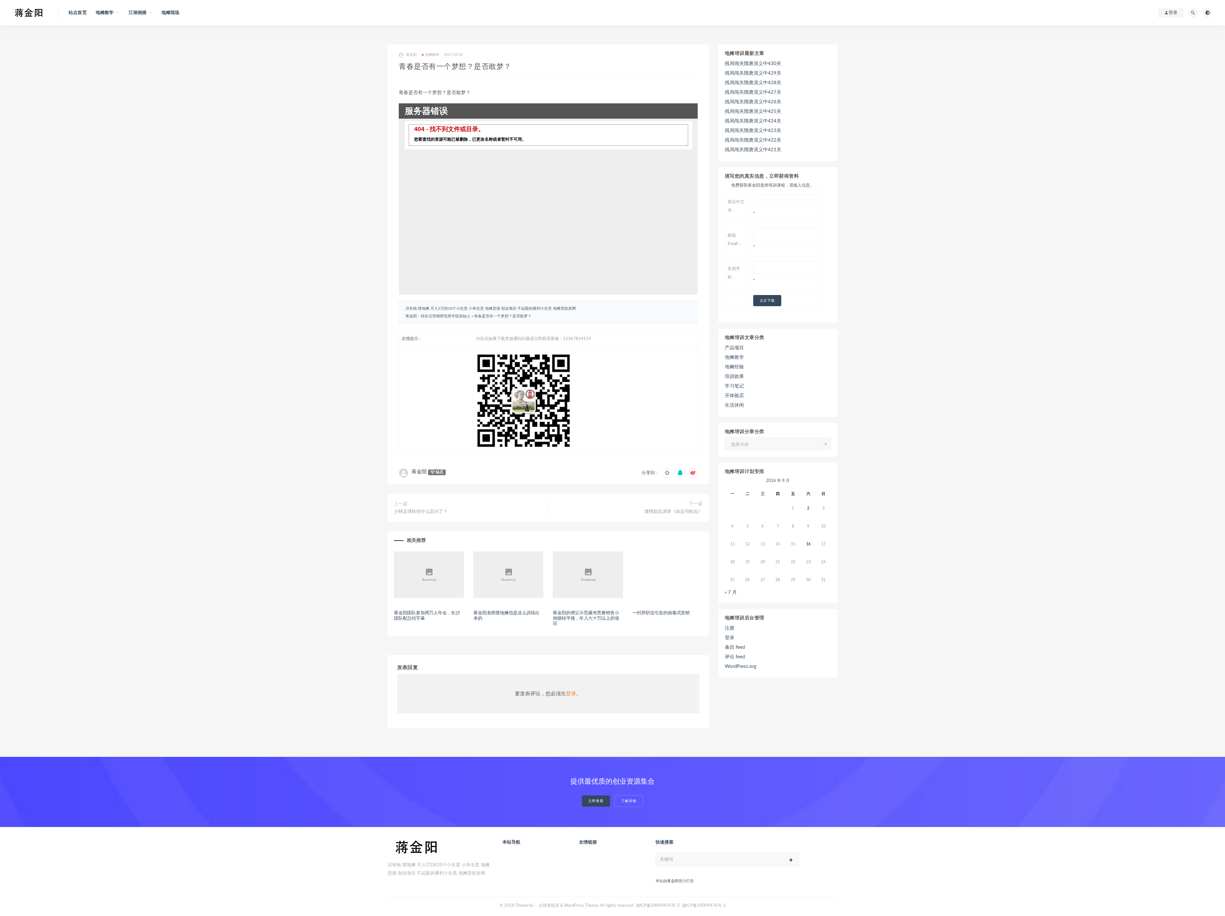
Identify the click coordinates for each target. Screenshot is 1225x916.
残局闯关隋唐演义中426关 (753, 102)
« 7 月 (731, 592)
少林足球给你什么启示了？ (421, 511)
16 (808, 544)
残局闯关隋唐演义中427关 (753, 92)
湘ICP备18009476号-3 (657, 906)
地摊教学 (432, 54)
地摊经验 (734, 367)
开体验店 (734, 395)
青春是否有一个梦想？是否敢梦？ (502, 316)
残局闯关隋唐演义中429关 (753, 73)
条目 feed (735, 647)
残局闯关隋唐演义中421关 (753, 149)
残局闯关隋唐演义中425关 (753, 111)
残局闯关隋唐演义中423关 (753, 130)
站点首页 (78, 13)
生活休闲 (734, 405)
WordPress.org (740, 666)
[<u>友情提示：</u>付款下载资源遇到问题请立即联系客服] (585, 401)
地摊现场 (170, 13)
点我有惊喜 (548, 906)
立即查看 (596, 801)
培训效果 (734, 376)
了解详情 (628, 801)
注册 (729, 628)
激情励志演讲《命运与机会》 (673, 511)
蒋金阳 (411, 54)
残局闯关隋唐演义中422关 (753, 140)
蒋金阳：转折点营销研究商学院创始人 (438, 316)
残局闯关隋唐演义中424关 (753, 121)
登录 (571, 693)
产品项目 (734, 347)
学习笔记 (734, 386)
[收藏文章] (667, 473)
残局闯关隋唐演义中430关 (753, 63)
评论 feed (735, 656)
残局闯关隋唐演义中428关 (753, 82)
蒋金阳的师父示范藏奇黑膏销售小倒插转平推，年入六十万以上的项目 (586, 618)
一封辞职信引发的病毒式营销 (661, 613)
